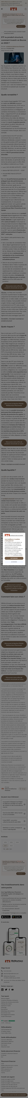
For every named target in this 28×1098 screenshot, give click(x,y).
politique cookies (17, 555)
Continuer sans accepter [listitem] (13, 537)
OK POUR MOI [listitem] (14, 558)
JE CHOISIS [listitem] (14, 562)
